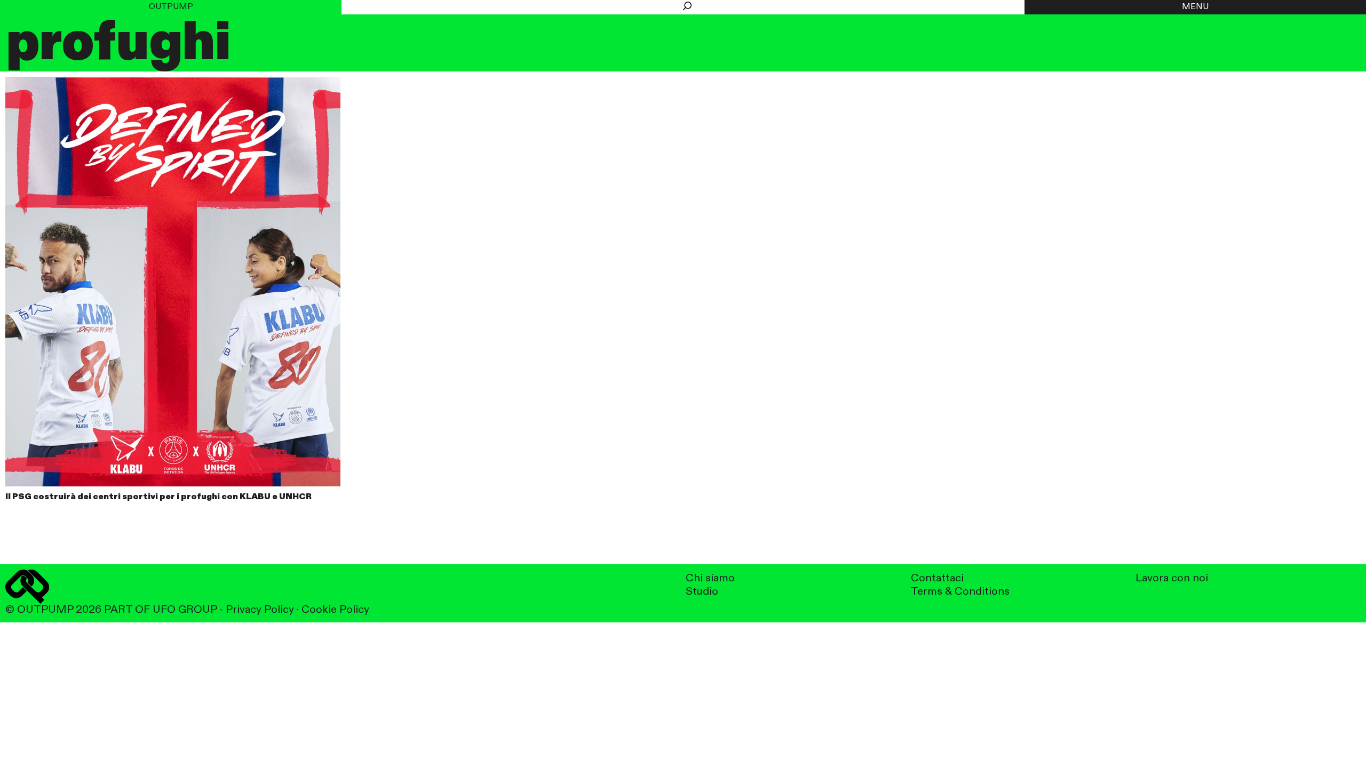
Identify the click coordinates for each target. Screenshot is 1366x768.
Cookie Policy (335, 609)
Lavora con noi (1171, 578)
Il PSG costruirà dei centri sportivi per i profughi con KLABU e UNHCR (158, 497)
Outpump (171, 7)
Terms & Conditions (960, 591)
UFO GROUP (185, 609)
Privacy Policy (260, 609)
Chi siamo (710, 578)
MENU (1195, 7)
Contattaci (937, 578)
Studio (702, 591)
